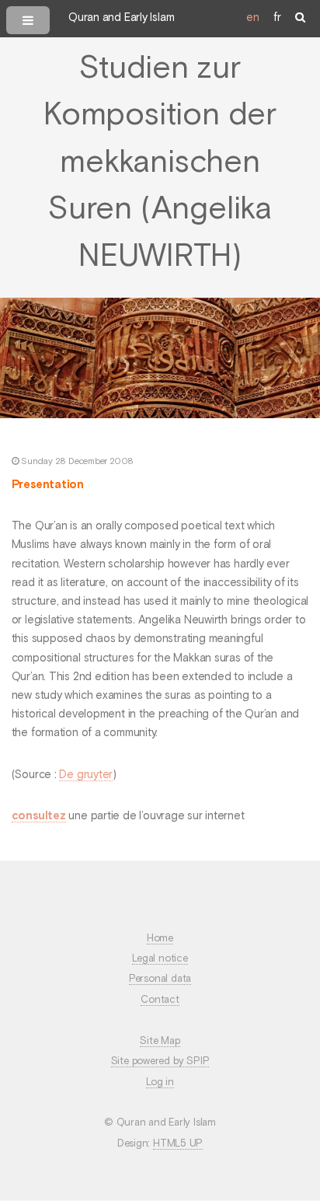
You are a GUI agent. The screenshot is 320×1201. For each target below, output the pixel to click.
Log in (160, 1082)
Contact (160, 1000)
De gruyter (86, 775)
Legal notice (159, 959)
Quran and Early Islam (121, 17)
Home (160, 939)
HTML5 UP (178, 1144)
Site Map (159, 1041)
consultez (39, 816)
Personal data (160, 979)
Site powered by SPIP (160, 1061)
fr (277, 17)
